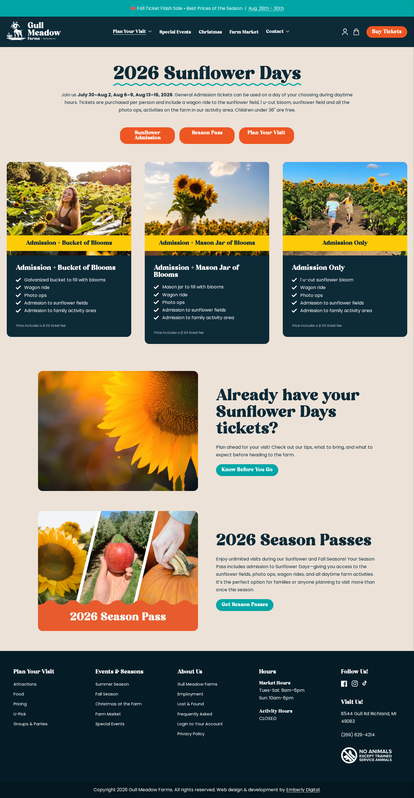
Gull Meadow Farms (197, 684)
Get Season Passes (245, 604)
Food (19, 694)
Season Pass (207, 133)
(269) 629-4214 (358, 735)
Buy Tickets (387, 31)
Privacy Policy (190, 734)
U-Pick (20, 714)
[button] (132, 31)
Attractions (25, 684)
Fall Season (106, 694)
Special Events (109, 724)
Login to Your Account (200, 724)
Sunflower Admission (147, 136)
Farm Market (108, 714)
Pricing (20, 704)
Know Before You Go (247, 470)
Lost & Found (190, 704)
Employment (190, 694)
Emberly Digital (303, 789)
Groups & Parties (31, 724)
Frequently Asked (194, 714)
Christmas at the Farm (118, 704)
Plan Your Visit (266, 133)
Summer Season (112, 684)
